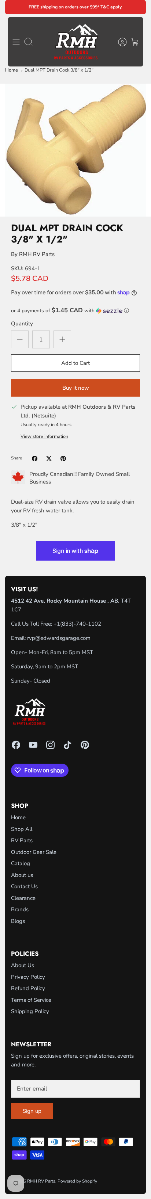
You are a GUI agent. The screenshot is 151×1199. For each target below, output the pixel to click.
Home (11, 70)
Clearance (23, 898)
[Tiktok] (67, 745)
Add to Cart (75, 363)
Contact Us (24, 886)
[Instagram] (50, 745)
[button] (75, 310)
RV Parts (22, 840)
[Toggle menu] (16, 42)
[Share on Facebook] (34, 458)
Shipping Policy (30, 1011)
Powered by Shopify (77, 1181)
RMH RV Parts (37, 254)
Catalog (20, 863)
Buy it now (75, 388)
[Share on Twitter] (49, 458)
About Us (22, 965)
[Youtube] (33, 745)
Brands (20, 909)
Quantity (22, 323)
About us (22, 875)
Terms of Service (31, 1000)
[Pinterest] (84, 745)
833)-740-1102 (81, 623)
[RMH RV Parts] (75, 42)
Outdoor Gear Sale (33, 852)
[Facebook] (16, 745)
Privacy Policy (28, 977)
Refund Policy (28, 988)
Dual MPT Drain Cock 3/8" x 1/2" (59, 70)
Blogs (18, 921)
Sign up (32, 1111)
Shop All (21, 829)
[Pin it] (63, 458)
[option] (75, 150)
